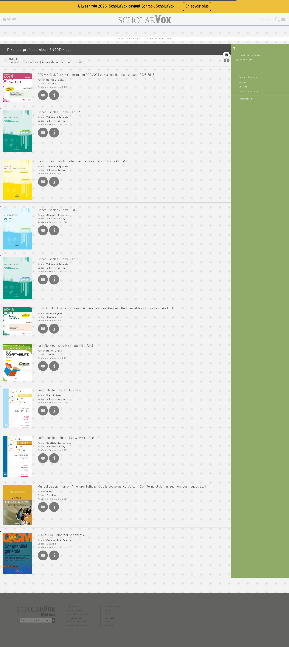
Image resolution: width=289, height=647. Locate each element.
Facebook (109, 618)
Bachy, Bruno (54, 351)
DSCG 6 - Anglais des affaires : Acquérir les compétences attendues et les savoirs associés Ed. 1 (105, 308)
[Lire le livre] (43, 99)
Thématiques (245, 99)
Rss (107, 614)
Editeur (78, 62)
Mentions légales (74, 610)
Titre (24, 62)
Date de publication (249, 92)
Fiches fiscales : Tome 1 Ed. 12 (58, 210)
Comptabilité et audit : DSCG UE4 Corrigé (66, 438)
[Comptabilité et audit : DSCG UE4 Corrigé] (17, 456)
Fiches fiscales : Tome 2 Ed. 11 (58, 259)
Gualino (51, 83)
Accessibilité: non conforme (79, 614)
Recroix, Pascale (56, 80)
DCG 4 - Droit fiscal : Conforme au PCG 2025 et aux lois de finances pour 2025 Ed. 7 (96, 75)
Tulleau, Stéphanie (57, 117)
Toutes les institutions (250, 55)
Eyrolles (51, 495)
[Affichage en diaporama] (227, 61)
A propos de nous (74, 618)
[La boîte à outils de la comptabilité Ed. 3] (17, 362)
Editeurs (243, 87)
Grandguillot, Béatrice (59, 540)
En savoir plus (197, 6)
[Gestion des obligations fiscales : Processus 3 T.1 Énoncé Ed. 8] (17, 180)
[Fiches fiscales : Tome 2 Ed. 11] (17, 278)
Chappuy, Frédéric (57, 215)
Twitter (108, 622)
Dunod (51, 354)
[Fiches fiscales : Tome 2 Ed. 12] (17, 131)
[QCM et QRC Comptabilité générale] (17, 553)
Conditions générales (76, 622)
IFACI (49, 491)
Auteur (34, 62)
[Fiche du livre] (54, 99)
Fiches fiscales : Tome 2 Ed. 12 (59, 112)
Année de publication (56, 62)
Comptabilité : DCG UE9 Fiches (59, 390)
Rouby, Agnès (54, 313)
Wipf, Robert (53, 395)
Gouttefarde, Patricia (58, 443)
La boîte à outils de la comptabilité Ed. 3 (65, 346)
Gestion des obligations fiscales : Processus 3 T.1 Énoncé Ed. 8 (81, 161)
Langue (242, 82)
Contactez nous (112, 607)
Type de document (248, 77)
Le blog (108, 610)
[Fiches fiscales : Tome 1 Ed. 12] (17, 229)
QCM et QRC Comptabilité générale (61, 535)
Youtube (109, 625)
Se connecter (267, 19)
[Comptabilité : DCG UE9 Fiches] (17, 409)
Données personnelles (76, 625)
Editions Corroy (56, 121)
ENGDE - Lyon (246, 60)
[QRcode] (226, 56)
